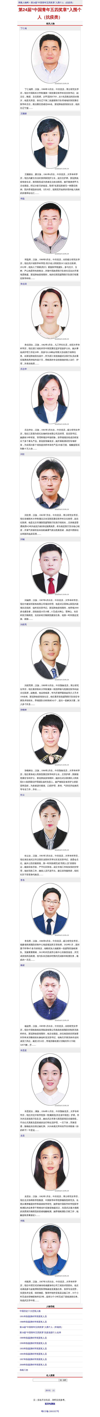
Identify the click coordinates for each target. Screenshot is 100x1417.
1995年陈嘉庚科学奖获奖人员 (33, 1354)
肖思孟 (23, 1050)
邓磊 (22, 199)
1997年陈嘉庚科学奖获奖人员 (33, 1359)
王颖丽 (23, 113)
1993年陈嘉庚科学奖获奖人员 (33, 1348)
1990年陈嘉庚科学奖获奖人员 (33, 1343)
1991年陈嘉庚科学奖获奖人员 (33, 1316)
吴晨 (22, 1136)
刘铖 (22, 539)
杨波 (22, 965)
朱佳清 (23, 284)
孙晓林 (23, 710)
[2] (53, 1390)
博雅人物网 (23, 2)
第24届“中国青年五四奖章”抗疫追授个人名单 (40, 1332)
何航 (22, 1221)
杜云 (22, 795)
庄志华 (23, 369)
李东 (22, 880)
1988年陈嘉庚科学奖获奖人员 (33, 1322)
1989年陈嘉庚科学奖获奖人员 (33, 1338)
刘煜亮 (23, 624)
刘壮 (22, 454)
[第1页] (48, 1390)
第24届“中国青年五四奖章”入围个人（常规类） (41, 1327)
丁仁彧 (23, 28)
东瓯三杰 (24, 1370)
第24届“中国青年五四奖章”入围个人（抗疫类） (52, 2)
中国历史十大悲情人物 (30, 1311)
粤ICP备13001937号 (50, 1411)
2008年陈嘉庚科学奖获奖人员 (33, 1365)
